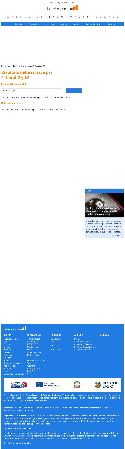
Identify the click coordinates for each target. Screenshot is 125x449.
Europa (7, 344)
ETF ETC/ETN (33, 344)
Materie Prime (34, 355)
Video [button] (76, 24)
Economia (8, 355)
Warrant (31, 365)
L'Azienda (110, 24)
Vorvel (30, 374)
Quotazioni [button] (34, 24)
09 (8, 16)
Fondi (29, 349)
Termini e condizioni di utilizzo (18, 428)
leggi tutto (116, 235)
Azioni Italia (32, 341)
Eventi (77, 339)
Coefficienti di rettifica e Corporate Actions (85, 348)
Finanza (7, 357)
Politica (7, 360)
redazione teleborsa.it (90, 407)
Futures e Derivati (35, 360)
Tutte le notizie (11, 339)
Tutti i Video (56, 349)
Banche (7, 352)
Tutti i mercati (33, 339)
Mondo (7, 347)
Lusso (6, 371)
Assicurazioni (10, 365)
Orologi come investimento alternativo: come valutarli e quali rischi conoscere (102, 211)
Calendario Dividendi (84, 344)
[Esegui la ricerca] (74, 90)
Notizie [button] (18, 24)
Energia (7, 368)
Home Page (6, 66)
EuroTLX (31, 371)
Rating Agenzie (34, 368)
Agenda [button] (64, 24)
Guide (89, 190)
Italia (6, 341)
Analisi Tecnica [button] (93, 24)
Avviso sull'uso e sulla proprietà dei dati (30, 423)
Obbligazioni (33, 347)
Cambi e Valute (34, 352)
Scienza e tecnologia (13, 363)
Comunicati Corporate (14, 374)
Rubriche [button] (49, 24)
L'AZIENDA (103, 335)
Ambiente (8, 349)
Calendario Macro (82, 341)
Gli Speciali (56, 339)
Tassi (29, 357)
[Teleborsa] (62, 9)
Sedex (30, 363)
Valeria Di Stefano (25, 410)
